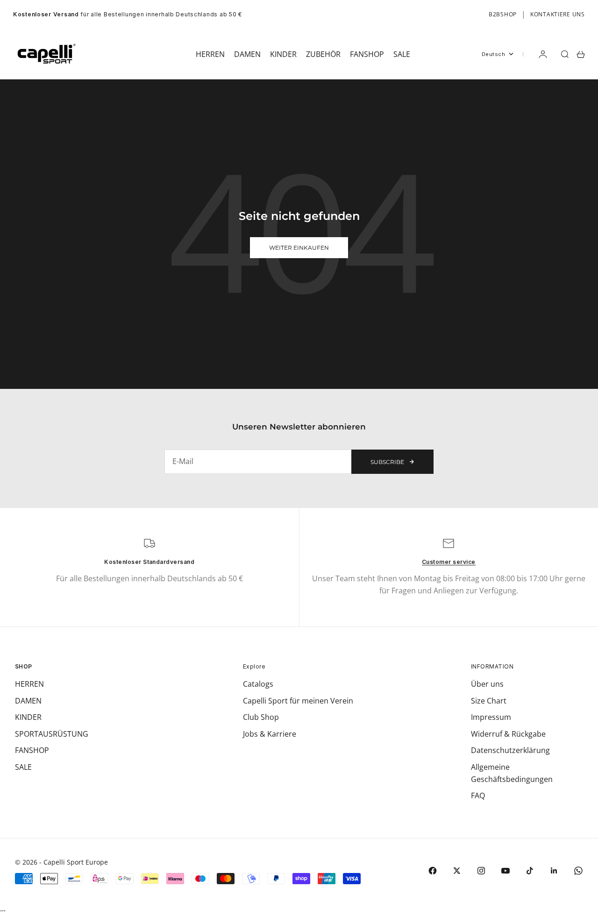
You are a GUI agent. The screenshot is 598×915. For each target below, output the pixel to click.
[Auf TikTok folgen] (529, 870)
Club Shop (261, 717)
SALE (23, 767)
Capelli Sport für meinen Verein (298, 701)
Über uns (487, 684)
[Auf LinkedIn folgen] (554, 870)
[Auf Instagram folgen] (481, 870)
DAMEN (28, 701)
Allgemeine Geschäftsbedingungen (512, 773)
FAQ (478, 795)
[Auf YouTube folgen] (505, 870)
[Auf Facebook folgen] (432, 870)
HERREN (29, 684)
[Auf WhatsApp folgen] (578, 870)
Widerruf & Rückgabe (508, 734)
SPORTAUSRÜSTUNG (51, 734)
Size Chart (488, 701)
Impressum (491, 717)
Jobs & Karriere (269, 734)
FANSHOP (32, 750)
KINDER (28, 717)
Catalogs (258, 684)
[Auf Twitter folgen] (457, 870)
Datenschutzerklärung (510, 750)
